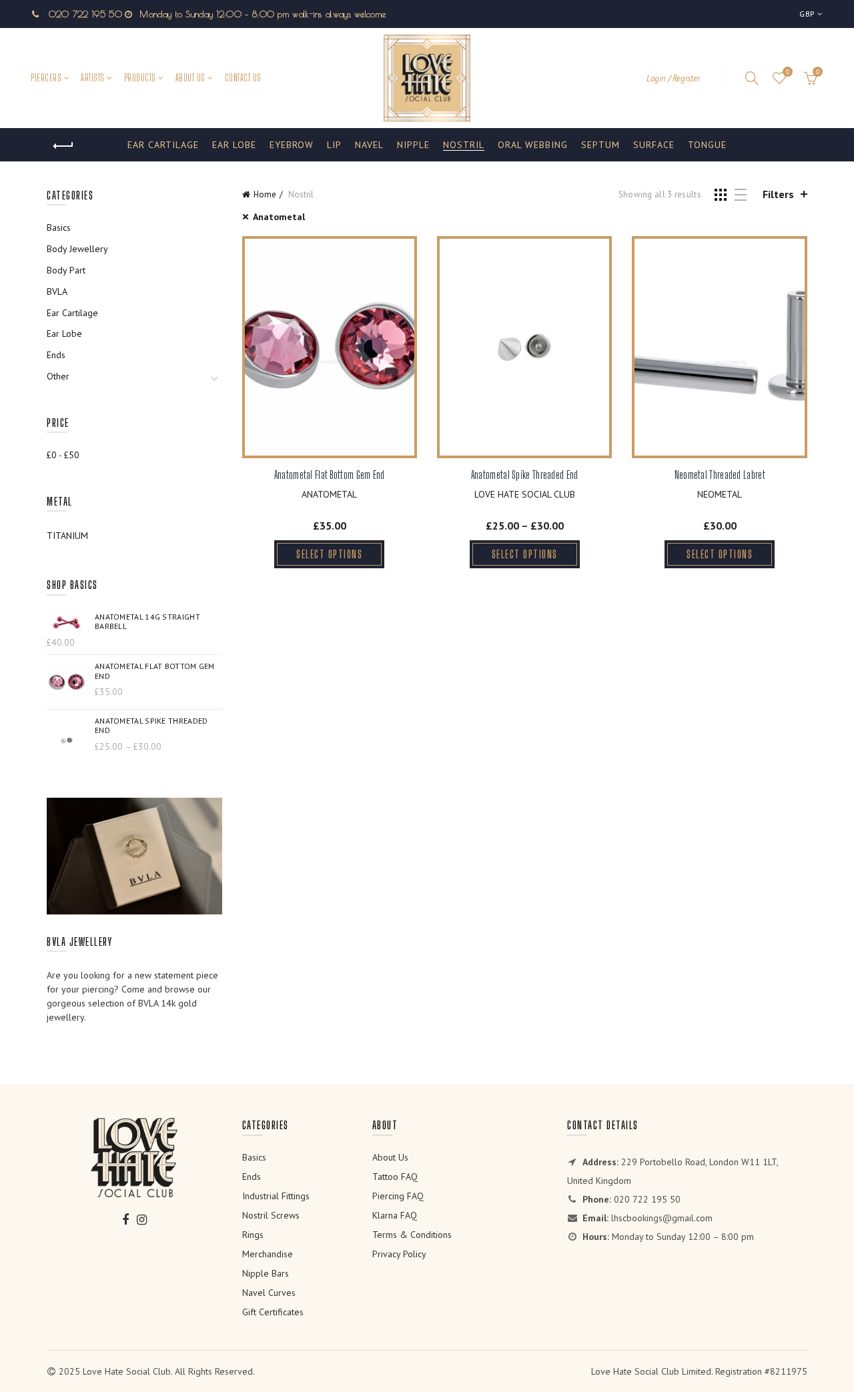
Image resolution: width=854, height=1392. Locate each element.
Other (58, 376)
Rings (253, 1235)
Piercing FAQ (398, 1196)
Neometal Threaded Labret (720, 474)
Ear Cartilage (163, 145)
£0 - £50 (63, 455)
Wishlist (787, 72)
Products (140, 77)
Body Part (66, 270)
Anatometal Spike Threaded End (524, 474)
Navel (369, 145)
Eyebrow (292, 145)
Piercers (46, 77)
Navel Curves (269, 1293)
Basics (59, 227)
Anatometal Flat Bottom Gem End (329, 474)
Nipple (413, 145)
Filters (778, 194)
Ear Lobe (234, 145)
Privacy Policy (399, 1254)
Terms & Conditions (412, 1235)
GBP (807, 14)
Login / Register (673, 78)
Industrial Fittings (276, 1196)
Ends (56, 355)
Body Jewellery (77, 249)
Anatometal (279, 217)
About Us (190, 77)
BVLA (57, 291)
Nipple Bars (265, 1273)
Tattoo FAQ (395, 1177)
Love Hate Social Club (524, 494)
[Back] (63, 146)
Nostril (463, 145)
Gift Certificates (273, 1312)
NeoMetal (719, 494)
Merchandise (267, 1254)
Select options (329, 554)
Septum (600, 145)
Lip (334, 145)
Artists (93, 77)
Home (265, 194)
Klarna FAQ (394, 1215)
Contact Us (243, 77)
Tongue (707, 145)
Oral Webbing (533, 145)
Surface (654, 145)
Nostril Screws (271, 1215)
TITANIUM (67, 536)
